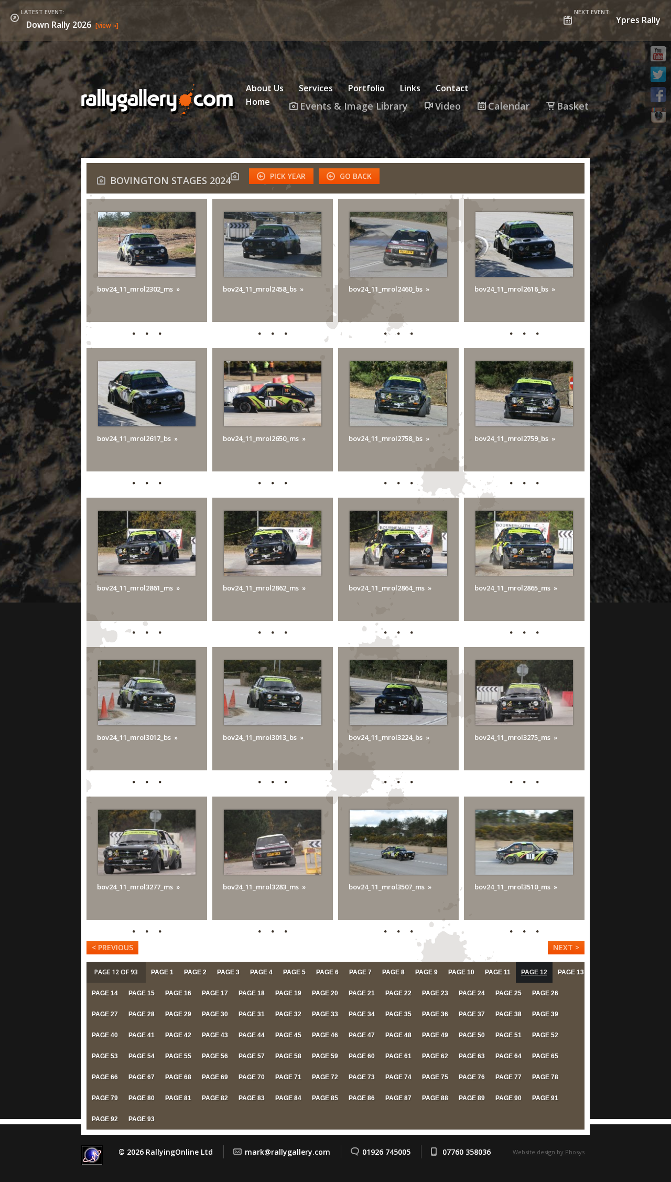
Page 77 (508, 1077)
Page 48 (398, 1035)
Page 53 (105, 1056)
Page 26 (545, 993)
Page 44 (252, 1035)
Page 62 (435, 1056)
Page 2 (195, 972)
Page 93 (141, 1119)
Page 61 (398, 1056)
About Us (265, 88)
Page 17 (215, 993)
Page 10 (461, 972)
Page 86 (362, 1098)
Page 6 (327, 972)
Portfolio (366, 88)
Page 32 (288, 1014)
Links (410, 88)
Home (258, 102)
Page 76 (472, 1077)
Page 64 (508, 1056)
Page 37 (472, 1014)
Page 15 (141, 993)
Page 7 (360, 972)
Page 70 (252, 1077)
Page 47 (362, 1035)
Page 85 (325, 1098)
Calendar (508, 106)
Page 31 (252, 1014)
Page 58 (288, 1056)
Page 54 (141, 1056)
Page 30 (215, 1014)
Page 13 (571, 972)
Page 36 (435, 1014)
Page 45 (288, 1035)
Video (448, 106)
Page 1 (162, 972)
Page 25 (508, 993)
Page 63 (472, 1056)
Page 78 (545, 1077)
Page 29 (178, 1014)
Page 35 (398, 1014)
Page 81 (178, 1098)
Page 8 (393, 972)
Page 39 (545, 1014)
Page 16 (178, 993)
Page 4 (261, 972)
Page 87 (398, 1098)
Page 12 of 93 (116, 972)
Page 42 (178, 1035)
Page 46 (325, 1035)
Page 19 (288, 993)
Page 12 (534, 972)
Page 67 (141, 1077)
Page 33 (325, 1014)
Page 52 (545, 1035)
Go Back (356, 176)
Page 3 (228, 972)
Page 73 (362, 1077)
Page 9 (426, 972)
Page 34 (362, 1014)
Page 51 (508, 1035)
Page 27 (105, 1014)
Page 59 (325, 1056)
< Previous (112, 947)
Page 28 (141, 1014)
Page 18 (252, 993)
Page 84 (288, 1098)
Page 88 (435, 1098)
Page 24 (472, 993)
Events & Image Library (354, 106)
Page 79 (105, 1098)
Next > (566, 947)
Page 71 (288, 1077)
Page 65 (545, 1056)
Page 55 (178, 1056)
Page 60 (362, 1056)
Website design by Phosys (549, 1152)
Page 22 (398, 993)
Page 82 (215, 1098)
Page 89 (472, 1098)
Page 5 (294, 972)
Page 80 (141, 1098)
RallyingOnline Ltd (160, 101)
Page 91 (545, 1098)
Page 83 (252, 1098)
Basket (573, 106)
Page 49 (435, 1035)
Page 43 (215, 1035)
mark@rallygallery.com (287, 1152)
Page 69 (215, 1077)
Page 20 (325, 993)
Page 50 (472, 1035)
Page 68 (178, 1077)
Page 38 (508, 1014)
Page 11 (498, 972)
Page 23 (435, 993)
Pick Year (288, 176)
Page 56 (215, 1056)
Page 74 (398, 1077)
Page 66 (105, 1077)
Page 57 (252, 1056)
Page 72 (325, 1077)
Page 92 (105, 1119)
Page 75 (435, 1077)
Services (316, 88)
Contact (452, 88)
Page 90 (508, 1098)
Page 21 (362, 993)
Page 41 (141, 1035)
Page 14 (105, 993)
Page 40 (105, 1035)
